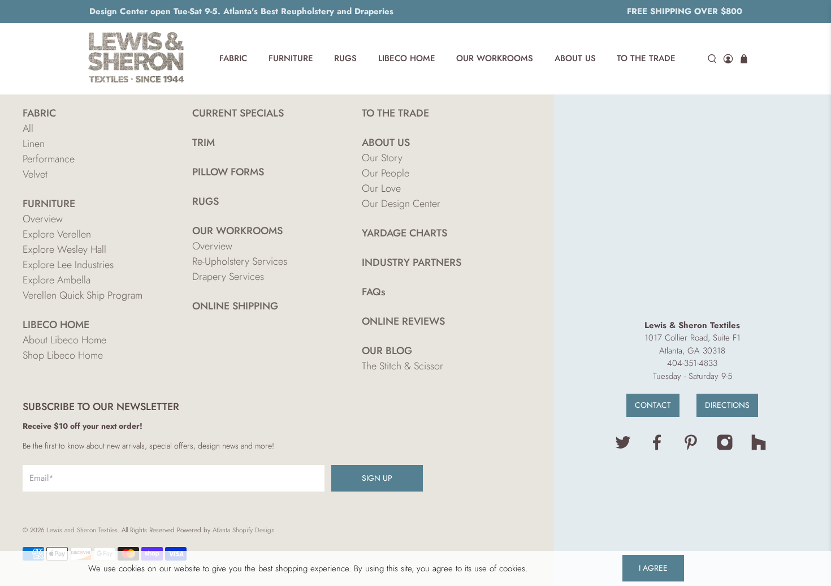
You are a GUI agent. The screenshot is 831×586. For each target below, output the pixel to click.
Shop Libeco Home (63, 355)
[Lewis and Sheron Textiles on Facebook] (656, 448)
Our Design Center (401, 203)
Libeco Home (406, 58)
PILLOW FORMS (228, 172)
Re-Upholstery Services (239, 261)
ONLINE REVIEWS (403, 321)
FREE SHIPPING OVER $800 (684, 11)
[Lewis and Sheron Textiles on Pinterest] (690, 448)
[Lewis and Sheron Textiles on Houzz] (758, 448)
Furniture (291, 58)
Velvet (35, 174)
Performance (49, 159)
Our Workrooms (494, 58)
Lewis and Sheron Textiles (82, 530)
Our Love (381, 188)
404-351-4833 (692, 363)
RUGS (205, 201)
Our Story (382, 157)
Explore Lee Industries (68, 264)
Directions (727, 405)
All (28, 128)
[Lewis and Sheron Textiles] (136, 59)
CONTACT (653, 405)
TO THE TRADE (395, 113)
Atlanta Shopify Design (244, 530)
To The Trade (646, 58)
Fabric (233, 58)
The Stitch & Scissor (402, 366)
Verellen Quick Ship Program (82, 295)
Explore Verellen (57, 234)
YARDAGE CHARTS (404, 233)
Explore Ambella (56, 280)
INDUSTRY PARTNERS (411, 262)
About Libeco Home (64, 340)
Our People (385, 173)
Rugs (345, 58)
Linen (34, 143)
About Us (575, 58)
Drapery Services (228, 276)
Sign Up (377, 478)
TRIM (203, 142)
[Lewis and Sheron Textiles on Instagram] (724, 448)
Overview (43, 219)
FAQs (374, 292)
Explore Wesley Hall (64, 249)
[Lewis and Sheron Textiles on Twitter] (622, 448)
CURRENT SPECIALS (238, 113)
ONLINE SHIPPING (235, 306)
